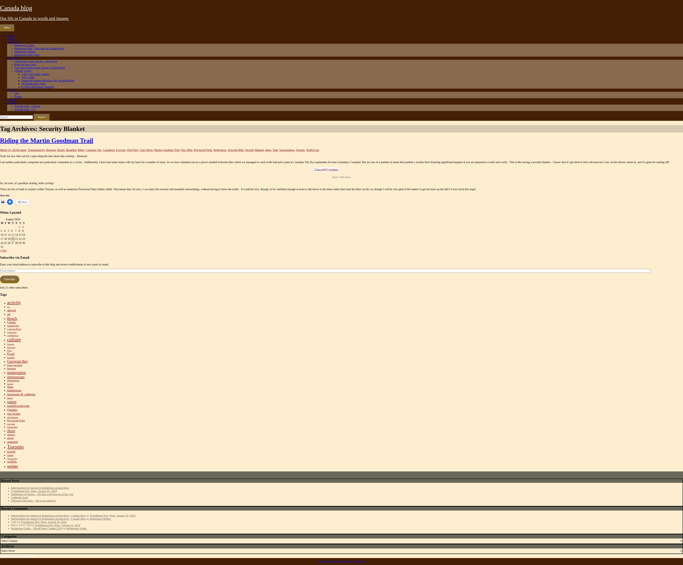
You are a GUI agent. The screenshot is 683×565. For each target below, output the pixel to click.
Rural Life (13, 58)
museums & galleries (21, 394)
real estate (11, 424)
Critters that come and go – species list (35, 61)
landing (10, 384)
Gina (316, 150)
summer (12, 442)
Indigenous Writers (24, 51)
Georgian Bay (17, 361)
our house (12, 417)
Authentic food (19, 497)
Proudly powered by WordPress (18, 555)
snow (10, 438)
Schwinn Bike (236, 150)
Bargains (51, 150)
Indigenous (13, 42)
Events (18, 96)
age (8, 307)
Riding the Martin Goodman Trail (46, 140)
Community (12, 332)
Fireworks (11, 347)
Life (16, 93)
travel (11, 451)
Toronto (32, 150)
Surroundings (286, 150)
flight (9, 351)
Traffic (310, 150)
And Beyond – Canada (27, 106)
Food (10, 354)
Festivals (10, 344)
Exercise (121, 150)
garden (11, 357)
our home (13, 414)
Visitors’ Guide (22, 70)
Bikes (81, 150)
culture (14, 339)
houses (11, 368)
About (10, 38)
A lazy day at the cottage (35, 74)
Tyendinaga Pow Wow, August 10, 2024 (34, 491)
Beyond (11, 102)
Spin (275, 150)
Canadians (109, 150)
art (8, 314)
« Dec (3, 250)
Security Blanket (254, 150)
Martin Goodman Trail (166, 150)
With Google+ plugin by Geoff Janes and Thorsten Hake (342, 561)
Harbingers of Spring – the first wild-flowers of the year (42, 494)
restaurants (12, 427)
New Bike (186, 150)
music (10, 398)
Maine (10, 387)
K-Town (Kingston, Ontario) (37, 86)
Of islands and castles (33, 83)
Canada (11, 322)
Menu (7, 27)
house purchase (14, 365)
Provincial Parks (203, 150)
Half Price (132, 150)
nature (12, 402)
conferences (12, 335)
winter (12, 466)
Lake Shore (146, 150)
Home (10, 35)
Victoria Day (12, 459)
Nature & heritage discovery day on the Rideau (47, 80)
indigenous (13, 380)
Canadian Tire (93, 150)
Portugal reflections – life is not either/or (33, 500)
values (10, 455)
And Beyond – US (24, 109)
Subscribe (9, 279)
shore (268, 150)
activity (41, 150)
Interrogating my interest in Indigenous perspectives (40, 487)
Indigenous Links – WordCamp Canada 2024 (36, 528)
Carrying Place (14, 329)
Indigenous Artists (24, 45)
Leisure (22, 150)
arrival (11, 310)
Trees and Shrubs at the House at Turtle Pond (39, 67)
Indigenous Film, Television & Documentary (39, 48)
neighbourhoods (18, 406)
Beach (61, 150)
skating (11, 434)
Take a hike (27, 77)
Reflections (220, 150)
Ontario (11, 99)
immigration (16, 372)
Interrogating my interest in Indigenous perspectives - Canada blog (48, 515)
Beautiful (71, 150)
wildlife (12, 461)
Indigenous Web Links (27, 54)
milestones (14, 390)
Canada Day (13, 325)
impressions (16, 377)
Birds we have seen (25, 64)
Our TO (11, 90)
